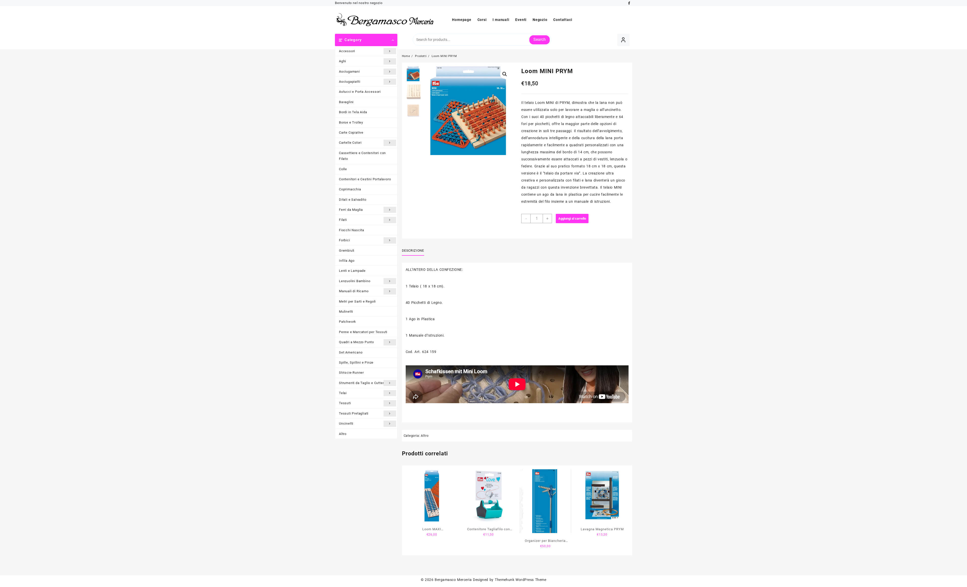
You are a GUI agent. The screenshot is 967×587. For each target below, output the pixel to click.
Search (539, 39)
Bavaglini (346, 102)
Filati (343, 220)
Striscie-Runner (351, 372)
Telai (343, 393)
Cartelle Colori (350, 142)
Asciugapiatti (349, 81)
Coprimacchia (350, 189)
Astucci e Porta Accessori (360, 92)
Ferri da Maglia (351, 210)
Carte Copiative (351, 132)
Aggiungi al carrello (572, 218)
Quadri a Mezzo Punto (356, 342)
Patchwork (347, 322)
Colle (343, 169)
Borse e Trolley (351, 122)
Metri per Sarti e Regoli (357, 301)
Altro (343, 434)
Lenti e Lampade (352, 271)
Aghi (342, 61)
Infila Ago (347, 260)
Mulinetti (346, 311)
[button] (504, 74)
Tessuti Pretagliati (353, 413)
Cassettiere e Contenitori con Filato (362, 156)
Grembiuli (346, 250)
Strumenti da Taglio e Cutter (361, 383)
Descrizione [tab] (413, 250)
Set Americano (350, 352)
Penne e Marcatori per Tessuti (363, 332)
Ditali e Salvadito (352, 199)
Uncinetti (346, 423)
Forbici (344, 240)
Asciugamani (349, 71)
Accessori (347, 51)
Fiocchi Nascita (351, 230)
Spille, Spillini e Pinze (356, 362)
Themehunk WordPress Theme (520, 580)
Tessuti (345, 403)
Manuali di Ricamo (354, 291)
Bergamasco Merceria (453, 580)
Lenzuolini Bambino (354, 281)
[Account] (623, 40)
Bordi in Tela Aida (353, 112)
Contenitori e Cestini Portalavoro (365, 179)
